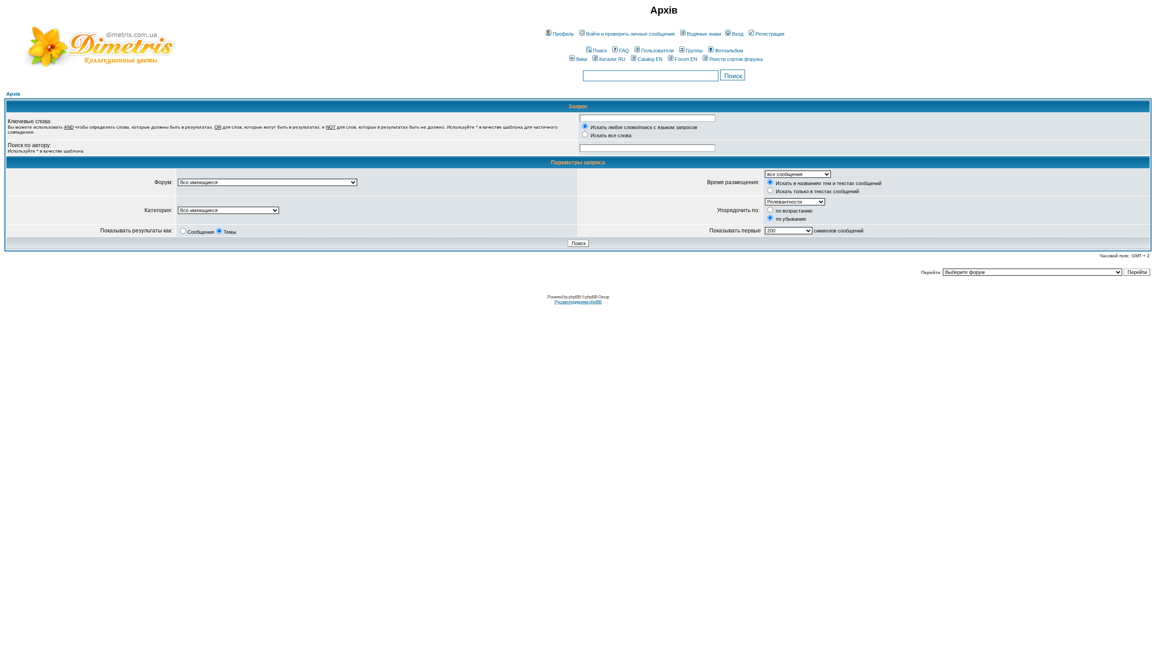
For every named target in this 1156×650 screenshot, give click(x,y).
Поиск (600, 50)
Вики (581, 59)
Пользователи (657, 50)
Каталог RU (612, 59)
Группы (694, 50)
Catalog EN (650, 59)
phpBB (575, 296)
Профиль (563, 34)
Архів (13, 94)
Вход (737, 34)
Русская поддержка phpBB (578, 301)
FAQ (624, 50)
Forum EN (686, 59)
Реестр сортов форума (736, 59)
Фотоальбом (729, 50)
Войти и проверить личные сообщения (630, 34)
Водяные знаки (704, 34)
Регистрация (769, 34)
